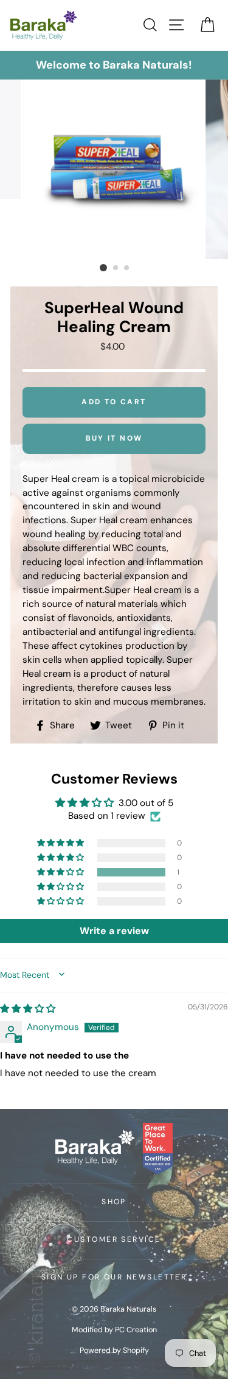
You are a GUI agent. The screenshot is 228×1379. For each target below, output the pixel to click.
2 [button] (116, 268)
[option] (114, 65)
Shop (114, 1202)
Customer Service (114, 1239)
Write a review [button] (114, 930)
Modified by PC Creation (114, 1330)
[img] (27, 1009)
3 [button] (127, 268)
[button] (61, 872)
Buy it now (114, 438)
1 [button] (103, 267)
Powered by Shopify (114, 1350)
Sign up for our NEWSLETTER (114, 1277)
